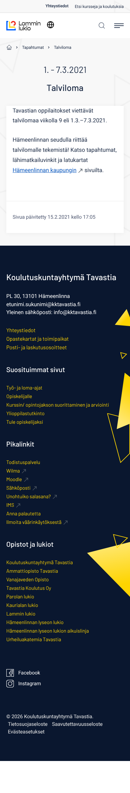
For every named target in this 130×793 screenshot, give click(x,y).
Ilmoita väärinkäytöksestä (34, 522)
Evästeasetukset (26, 732)
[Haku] (100, 25)
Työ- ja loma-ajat (24, 388)
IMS (10, 505)
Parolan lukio (20, 597)
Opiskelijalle (19, 396)
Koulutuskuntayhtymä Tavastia (39, 562)
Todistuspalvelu (23, 462)
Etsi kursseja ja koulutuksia (99, 7)
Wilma (13, 471)
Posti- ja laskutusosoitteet (36, 347)
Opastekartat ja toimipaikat (37, 339)
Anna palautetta (23, 514)
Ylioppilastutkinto (25, 413)
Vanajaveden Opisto (27, 580)
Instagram (29, 683)
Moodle (14, 479)
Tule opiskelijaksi (24, 422)
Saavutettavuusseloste (77, 724)
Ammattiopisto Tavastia (32, 571)
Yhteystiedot (56, 6)
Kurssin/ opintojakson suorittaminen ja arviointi (57, 405)
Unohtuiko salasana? (28, 496)
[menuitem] (60, 6)
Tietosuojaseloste (28, 724)
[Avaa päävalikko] (119, 25)
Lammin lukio (20, 614)
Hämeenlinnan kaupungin (44, 170)
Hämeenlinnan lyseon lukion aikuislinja (47, 631)
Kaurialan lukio (22, 605)
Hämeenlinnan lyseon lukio (34, 622)
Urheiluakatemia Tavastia (33, 639)
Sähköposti (18, 488)
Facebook (29, 673)
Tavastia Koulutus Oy (28, 588)
